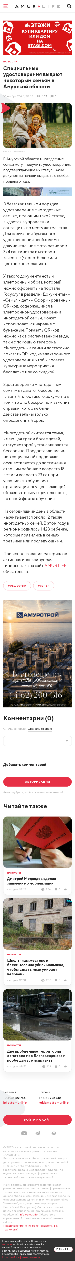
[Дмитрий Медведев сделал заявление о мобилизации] (66, 889)
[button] (54, 1133)
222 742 (50, 1097)
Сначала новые (14, 728)
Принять (63, 1249)
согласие (7, 1244)
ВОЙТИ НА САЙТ (37, 1119)
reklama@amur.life (54, 1102)
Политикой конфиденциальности (21, 1257)
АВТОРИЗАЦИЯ (37, 781)
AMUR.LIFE (55, 565)
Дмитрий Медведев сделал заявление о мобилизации (31, 880)
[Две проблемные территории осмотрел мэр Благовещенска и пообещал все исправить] (66, 1066)
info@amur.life (15, 1102)
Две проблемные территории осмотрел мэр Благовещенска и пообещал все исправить (36, 1056)
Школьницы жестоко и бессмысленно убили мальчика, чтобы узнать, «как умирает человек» (35, 967)
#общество (17, 585)
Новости (10, 62)
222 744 (14, 1097)
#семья (43, 585)
